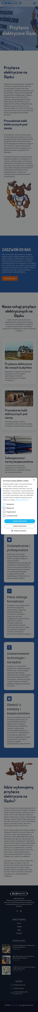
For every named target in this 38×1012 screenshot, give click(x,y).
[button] (19, 531)
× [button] (34, 480)
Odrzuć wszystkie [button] (19, 526)
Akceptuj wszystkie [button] (20, 521)
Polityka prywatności (21, 500)
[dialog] (19, 506)
